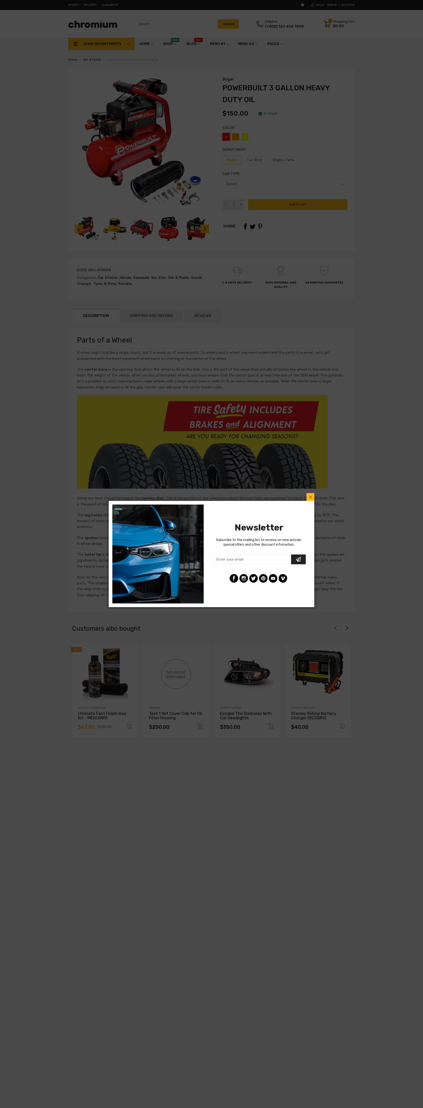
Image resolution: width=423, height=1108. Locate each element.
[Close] (310, 497)
